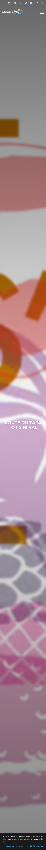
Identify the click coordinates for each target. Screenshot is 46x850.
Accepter (10, 846)
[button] (42, 12)
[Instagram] (20, 3)
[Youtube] (31, 3)
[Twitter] (26, 3)
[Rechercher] (42, 3)
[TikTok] (37, 3)
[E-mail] (9, 3)
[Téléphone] (3, 3)
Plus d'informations (34, 846)
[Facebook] (14, 3)
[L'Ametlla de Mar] (13, 12)
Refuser (19, 846)
